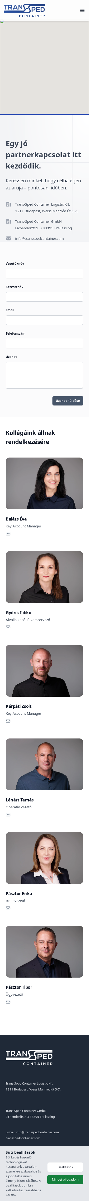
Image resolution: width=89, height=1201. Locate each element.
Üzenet (11, 357)
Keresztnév (14, 287)
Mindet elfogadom (65, 1179)
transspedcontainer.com (23, 1138)
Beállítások (65, 1167)
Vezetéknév (15, 263)
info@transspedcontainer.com (39, 238)
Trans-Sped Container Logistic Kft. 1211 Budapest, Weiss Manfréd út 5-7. (46, 207)
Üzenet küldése (68, 401)
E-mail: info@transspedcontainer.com (32, 1132)
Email (10, 310)
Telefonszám (15, 333)
